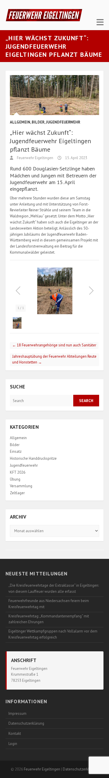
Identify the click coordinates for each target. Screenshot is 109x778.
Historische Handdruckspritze (33, 458)
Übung (15, 479)
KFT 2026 (17, 472)
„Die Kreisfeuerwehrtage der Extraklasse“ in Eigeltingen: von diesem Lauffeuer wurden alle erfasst (53, 588)
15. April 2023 (75, 157)
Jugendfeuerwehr (63, 122)
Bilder (38, 122)
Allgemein (20, 122)
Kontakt (14, 733)
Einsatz (16, 451)
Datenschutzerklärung (26, 723)
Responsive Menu (100, 22)
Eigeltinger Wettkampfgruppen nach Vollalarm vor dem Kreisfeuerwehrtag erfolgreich (52, 634)
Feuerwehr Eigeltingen (34, 157)
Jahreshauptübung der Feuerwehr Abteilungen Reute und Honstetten (54, 359)
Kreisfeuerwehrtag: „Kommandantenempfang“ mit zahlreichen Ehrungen (48, 619)
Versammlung (21, 485)
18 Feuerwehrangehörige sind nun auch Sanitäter (54, 345)
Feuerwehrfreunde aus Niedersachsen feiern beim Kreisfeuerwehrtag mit (48, 603)
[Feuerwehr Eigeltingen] (44, 15)
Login (12, 743)
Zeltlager (17, 492)
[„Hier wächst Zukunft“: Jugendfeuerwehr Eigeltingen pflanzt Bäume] (54, 95)
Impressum (17, 713)
